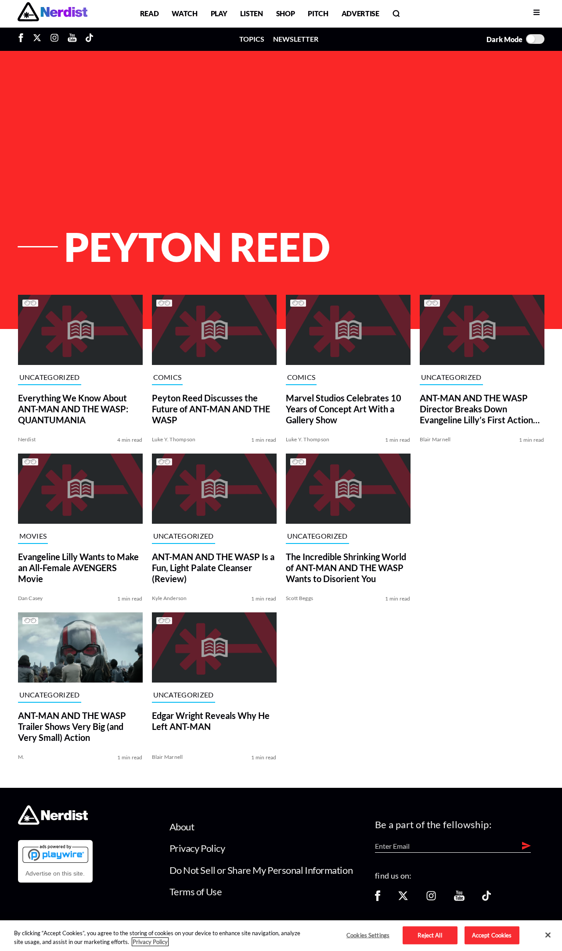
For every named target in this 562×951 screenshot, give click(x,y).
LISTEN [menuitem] (251, 13)
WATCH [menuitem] (184, 13)
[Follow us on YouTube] (459, 898)
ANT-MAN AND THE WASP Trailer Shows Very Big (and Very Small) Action (72, 726)
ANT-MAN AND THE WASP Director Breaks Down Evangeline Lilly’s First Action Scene (476, 409)
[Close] (548, 935)
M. (21, 757)
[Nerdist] (52, 13)
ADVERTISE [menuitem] (360, 13)
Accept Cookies (492, 934)
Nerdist (27, 439)
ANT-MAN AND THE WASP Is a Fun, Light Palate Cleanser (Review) (213, 567)
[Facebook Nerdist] (23, 39)
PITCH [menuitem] (318, 13)
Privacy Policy (197, 848)
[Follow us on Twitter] (403, 898)
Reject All (430, 934)
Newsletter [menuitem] (295, 39)
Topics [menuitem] (251, 39)
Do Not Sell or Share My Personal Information (261, 870)
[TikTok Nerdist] (89, 39)
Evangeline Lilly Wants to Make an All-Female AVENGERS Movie (78, 567)
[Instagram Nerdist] (54, 39)
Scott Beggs (299, 598)
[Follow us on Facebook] (377, 898)
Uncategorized (49, 377)
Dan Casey (30, 598)
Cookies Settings (367, 934)
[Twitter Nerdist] (37, 39)
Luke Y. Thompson (174, 439)
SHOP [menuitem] (285, 13)
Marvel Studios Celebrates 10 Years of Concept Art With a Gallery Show (343, 409)
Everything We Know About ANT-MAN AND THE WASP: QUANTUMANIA (73, 409)
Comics (167, 377)
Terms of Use (195, 891)
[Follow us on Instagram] (431, 898)
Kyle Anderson (169, 598)
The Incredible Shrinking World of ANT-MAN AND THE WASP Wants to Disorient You (346, 567)
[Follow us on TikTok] (486, 898)
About (182, 827)
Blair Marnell (435, 439)
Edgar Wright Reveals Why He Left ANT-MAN (211, 721)
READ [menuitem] (149, 13)
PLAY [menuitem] (219, 13)
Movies (33, 536)
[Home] (53, 822)
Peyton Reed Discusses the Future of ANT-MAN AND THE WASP (211, 409)
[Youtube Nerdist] (72, 39)
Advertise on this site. (55, 873)
